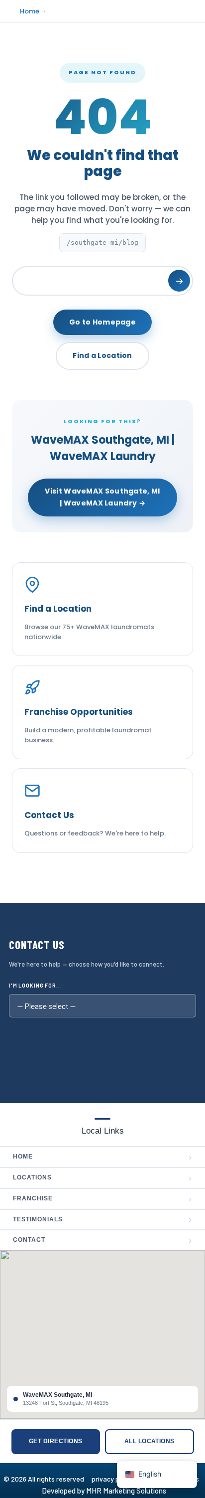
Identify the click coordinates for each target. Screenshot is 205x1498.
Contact (102, 1240)
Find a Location (102, 355)
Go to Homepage (102, 322)
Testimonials (102, 1219)
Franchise (102, 1199)
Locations (102, 1178)
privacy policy (116, 1479)
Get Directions (56, 1441)
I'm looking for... (35, 985)
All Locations (149, 1441)
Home (29, 11)
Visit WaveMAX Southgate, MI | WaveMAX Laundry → (102, 497)
